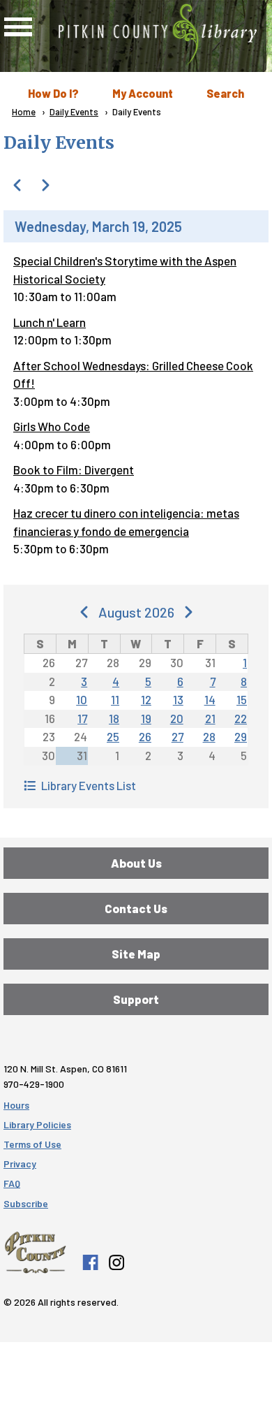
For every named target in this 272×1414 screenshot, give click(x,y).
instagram (116, 1262)
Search (225, 93)
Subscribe (25, 1203)
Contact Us (136, 908)
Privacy (19, 1163)
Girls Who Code (51, 426)
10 (81, 699)
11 (115, 699)
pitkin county (35, 1253)
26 (145, 736)
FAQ (11, 1183)
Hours (16, 1105)
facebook (90, 1262)
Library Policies (37, 1124)
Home (24, 111)
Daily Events (74, 111)
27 (177, 736)
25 (113, 736)
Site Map (136, 954)
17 (82, 718)
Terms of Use (32, 1144)
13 (178, 699)
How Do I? (53, 93)
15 (241, 699)
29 (240, 736)
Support (136, 999)
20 (176, 718)
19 (146, 718)
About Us (136, 863)
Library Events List (88, 785)
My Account (142, 93)
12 (146, 699)
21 (210, 718)
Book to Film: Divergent (73, 469)
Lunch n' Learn (49, 322)
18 (114, 718)
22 (240, 718)
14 (210, 699)
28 (209, 736)
